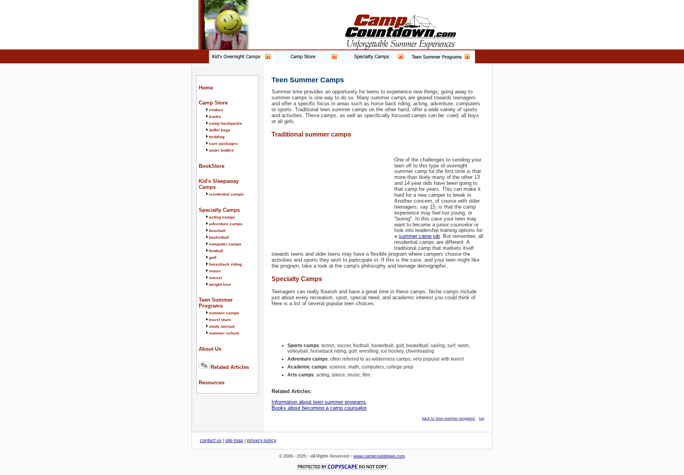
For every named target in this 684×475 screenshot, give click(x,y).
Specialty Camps (219, 210)
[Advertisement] (331, 193)
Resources (211, 383)
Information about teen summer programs (319, 402)
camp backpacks (225, 123)
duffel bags (219, 130)
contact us (211, 440)
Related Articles (230, 367)
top (481, 418)
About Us (210, 349)
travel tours (220, 319)
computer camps (225, 244)
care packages (223, 143)
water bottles (221, 150)
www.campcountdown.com (379, 456)
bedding (216, 137)
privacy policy (261, 440)
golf (212, 257)
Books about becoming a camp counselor (319, 408)
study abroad (221, 326)
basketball (219, 237)
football (216, 251)
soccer (215, 278)
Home (206, 88)
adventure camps (226, 224)
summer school (224, 333)
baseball (217, 230)
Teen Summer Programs (216, 303)
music (215, 271)
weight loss (220, 284)
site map (234, 440)
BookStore (211, 166)
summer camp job (419, 236)
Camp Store (213, 103)
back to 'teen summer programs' (448, 418)
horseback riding (225, 264)
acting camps (222, 217)
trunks (215, 116)
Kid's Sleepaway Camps (219, 184)
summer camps (224, 313)
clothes (216, 110)
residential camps (226, 194)
